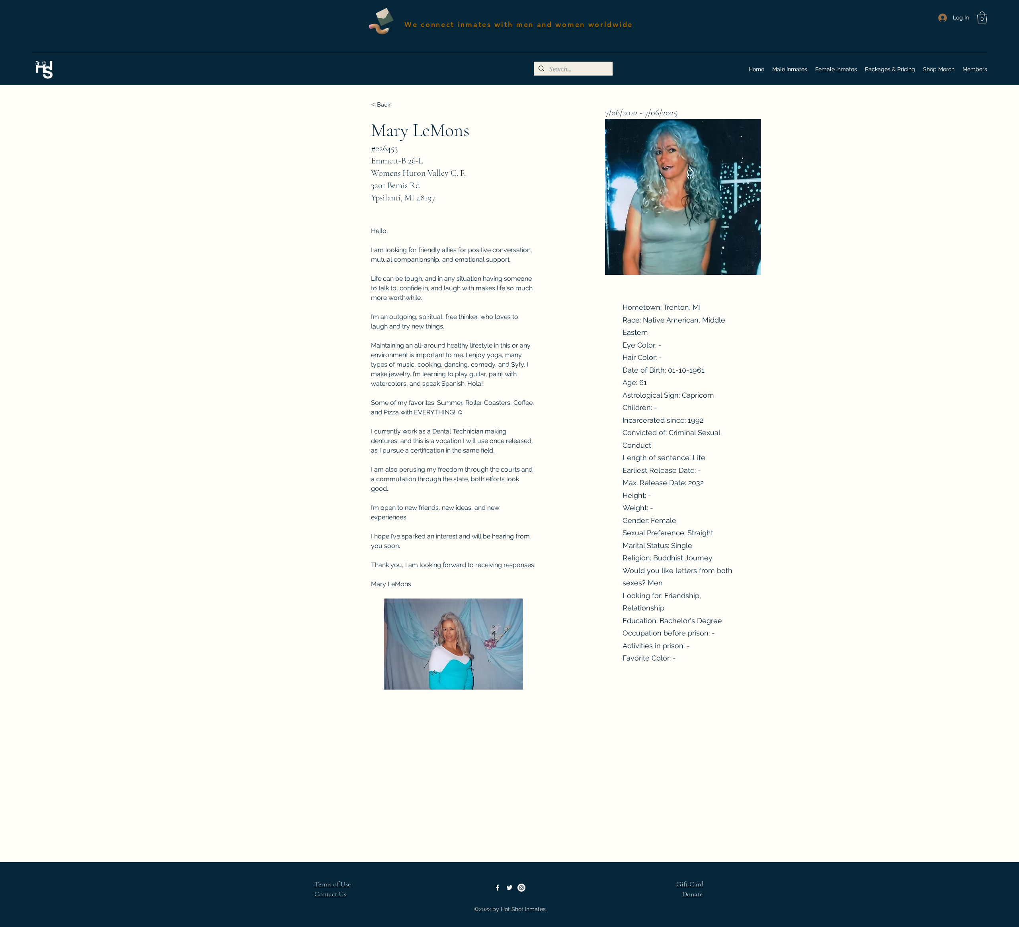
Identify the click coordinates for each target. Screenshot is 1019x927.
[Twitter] (509, 888)
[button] (982, 17)
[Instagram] (521, 888)
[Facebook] (498, 888)
